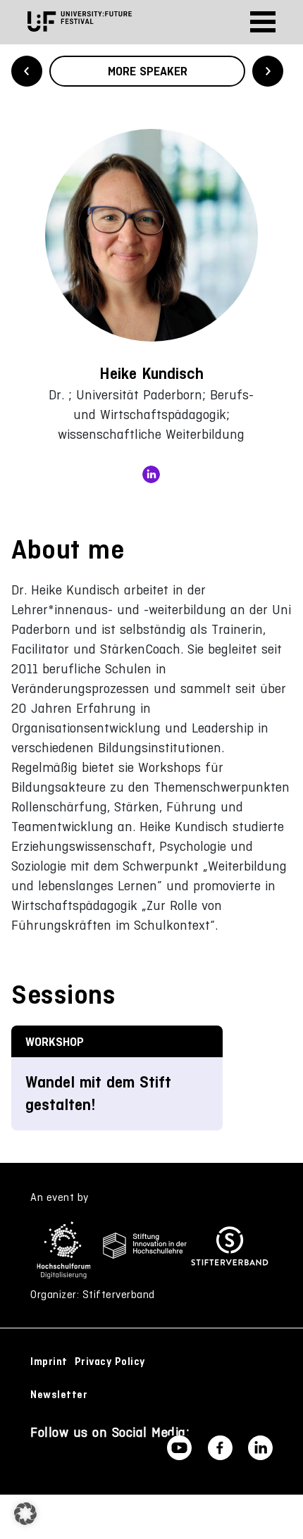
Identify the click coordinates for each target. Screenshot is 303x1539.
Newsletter (58, 1394)
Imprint (49, 1361)
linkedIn (151, 474)
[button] (25, 1513)
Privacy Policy (110, 1361)
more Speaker (147, 71)
